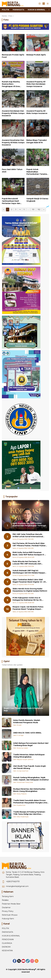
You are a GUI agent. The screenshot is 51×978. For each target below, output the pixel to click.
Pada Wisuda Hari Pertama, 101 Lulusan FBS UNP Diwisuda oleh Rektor (27, 562)
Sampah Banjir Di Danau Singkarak (37, 200)
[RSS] (36, 961)
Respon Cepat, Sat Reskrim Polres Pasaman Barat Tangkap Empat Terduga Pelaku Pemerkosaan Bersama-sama (28, 608)
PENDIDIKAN (8, 939)
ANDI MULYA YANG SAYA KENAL (27, 733)
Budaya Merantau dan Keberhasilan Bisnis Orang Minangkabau (29, 790)
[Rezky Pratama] (6, 791)
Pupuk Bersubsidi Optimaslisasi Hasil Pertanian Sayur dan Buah (11, 201)
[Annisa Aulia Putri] (6, 768)
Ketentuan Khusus (9, 915)
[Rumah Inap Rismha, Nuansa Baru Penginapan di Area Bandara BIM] (13, 70)
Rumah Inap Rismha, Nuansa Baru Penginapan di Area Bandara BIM (11, 84)
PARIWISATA (7, 932)
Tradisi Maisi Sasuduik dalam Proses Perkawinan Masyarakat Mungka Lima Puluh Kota (30, 801)
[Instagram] (32, 961)
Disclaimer (6, 907)
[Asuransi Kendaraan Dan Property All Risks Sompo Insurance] (13, 99)
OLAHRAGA (7, 943)
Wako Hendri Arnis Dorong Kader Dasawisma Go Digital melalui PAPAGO (30, 590)
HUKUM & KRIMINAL (11, 936)
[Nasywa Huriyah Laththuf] (6, 757)
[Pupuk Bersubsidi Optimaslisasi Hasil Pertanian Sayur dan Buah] (13, 187)
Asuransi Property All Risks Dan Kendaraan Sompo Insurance (35, 84)
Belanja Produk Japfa (36, 55)
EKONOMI (6, 947)
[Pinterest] (23, 961)
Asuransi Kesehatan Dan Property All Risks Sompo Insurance (13, 142)
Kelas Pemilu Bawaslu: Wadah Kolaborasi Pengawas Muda (26, 721)
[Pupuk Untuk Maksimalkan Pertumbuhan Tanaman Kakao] (37, 158)
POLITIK (5, 928)
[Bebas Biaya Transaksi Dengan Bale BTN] (37, 128)
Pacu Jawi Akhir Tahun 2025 (12, 170)
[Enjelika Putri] (6, 802)
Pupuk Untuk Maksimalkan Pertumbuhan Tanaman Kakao (37, 171)
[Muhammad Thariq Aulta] (6, 780)
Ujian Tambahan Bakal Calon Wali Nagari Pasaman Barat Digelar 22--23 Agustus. (29, 581)
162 (39, 209)
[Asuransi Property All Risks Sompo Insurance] (37, 99)
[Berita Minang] (14, 3)
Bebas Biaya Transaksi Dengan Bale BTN (36, 141)
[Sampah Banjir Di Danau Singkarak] (37, 187)
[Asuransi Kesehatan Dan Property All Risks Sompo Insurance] (13, 128)
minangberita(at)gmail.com (17, 886)
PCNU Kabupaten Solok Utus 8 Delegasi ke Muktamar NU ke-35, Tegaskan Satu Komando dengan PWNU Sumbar (28, 599)
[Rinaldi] (6, 722)
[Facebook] (14, 961)
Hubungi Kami (8, 919)
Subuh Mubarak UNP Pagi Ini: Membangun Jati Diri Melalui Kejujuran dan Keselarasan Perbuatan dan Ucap (30, 571)
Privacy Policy (7, 911)
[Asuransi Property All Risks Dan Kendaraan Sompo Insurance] (37, 70)
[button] (39, 3)
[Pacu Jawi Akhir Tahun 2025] (13, 158)
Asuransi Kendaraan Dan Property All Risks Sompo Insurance (13, 113)
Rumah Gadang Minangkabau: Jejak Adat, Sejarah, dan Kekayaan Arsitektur (31, 778)
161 (33, 209)
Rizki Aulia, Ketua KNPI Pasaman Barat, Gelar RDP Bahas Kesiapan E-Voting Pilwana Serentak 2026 (28, 553)
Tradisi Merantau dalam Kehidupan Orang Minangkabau (29, 756)
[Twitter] (19, 961)
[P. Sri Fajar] (6, 734)
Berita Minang (28, 969)
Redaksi (5, 900)
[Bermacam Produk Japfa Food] (13, 43)
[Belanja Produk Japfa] (37, 43)
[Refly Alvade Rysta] (6, 814)
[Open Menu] (43, 3)
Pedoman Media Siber (11, 904)
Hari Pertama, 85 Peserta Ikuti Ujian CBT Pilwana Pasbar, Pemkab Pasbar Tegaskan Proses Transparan (29, 544)
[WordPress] (28, 961)
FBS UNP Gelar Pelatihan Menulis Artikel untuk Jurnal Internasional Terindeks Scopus (28, 535)
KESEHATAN (7, 950)
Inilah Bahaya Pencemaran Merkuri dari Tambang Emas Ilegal (30, 744)
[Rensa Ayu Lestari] (6, 745)
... (28, 209)
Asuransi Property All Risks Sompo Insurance (36, 112)
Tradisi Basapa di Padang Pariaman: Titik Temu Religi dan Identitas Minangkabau (29, 813)
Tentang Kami (8, 896)
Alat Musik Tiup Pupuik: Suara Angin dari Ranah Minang (29, 767)
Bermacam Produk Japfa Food (13, 56)
